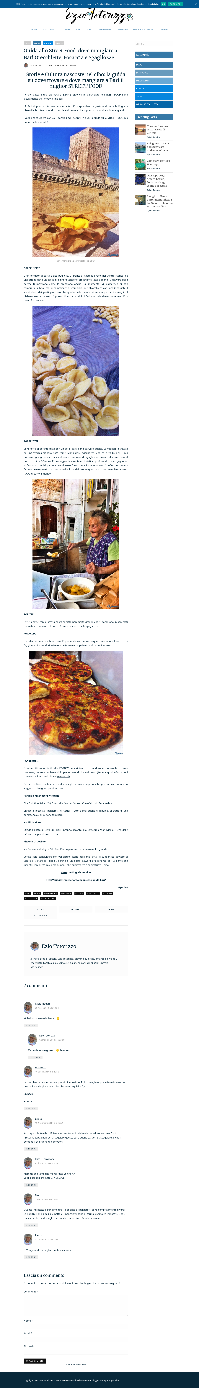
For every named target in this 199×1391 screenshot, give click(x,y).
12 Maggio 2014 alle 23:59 (52, 1039)
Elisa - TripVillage (45, 1159)
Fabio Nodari (42, 1003)
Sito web (29, 1346)
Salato (59, 43)
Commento (31, 1291)
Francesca (40, 1067)
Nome (28, 1320)
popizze (108, 893)
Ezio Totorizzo (50, 29)
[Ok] (195, 4)
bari (28, 893)
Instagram (122, 29)
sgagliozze (31, 898)
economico (51, 893)
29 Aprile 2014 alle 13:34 (47, 1007)
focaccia (66, 893)
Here (64, 872)
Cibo (27, 43)
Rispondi (31, 1025)
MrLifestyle (105, 29)
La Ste (38, 1118)
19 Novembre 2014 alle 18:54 (49, 1122)
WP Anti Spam (81, 1364)
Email (28, 1333)
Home (34, 29)
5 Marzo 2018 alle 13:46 (46, 1199)
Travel (67, 29)
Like (41, 909)
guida (80, 893)
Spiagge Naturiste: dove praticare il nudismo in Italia (158, 147)
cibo (37, 893)
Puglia (90, 29)
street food (49, 898)
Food (78, 29)
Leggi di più (175, 4)
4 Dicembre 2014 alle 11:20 (48, 1163)
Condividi (41, 915)
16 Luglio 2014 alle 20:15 (47, 1071)
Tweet (77, 909)
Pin (112, 909)
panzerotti (63, 776)
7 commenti (72, 65)
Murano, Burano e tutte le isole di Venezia (158, 129)
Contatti (163, 29)
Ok (163, 4)
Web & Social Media (143, 29)
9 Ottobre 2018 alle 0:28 (46, 1239)
